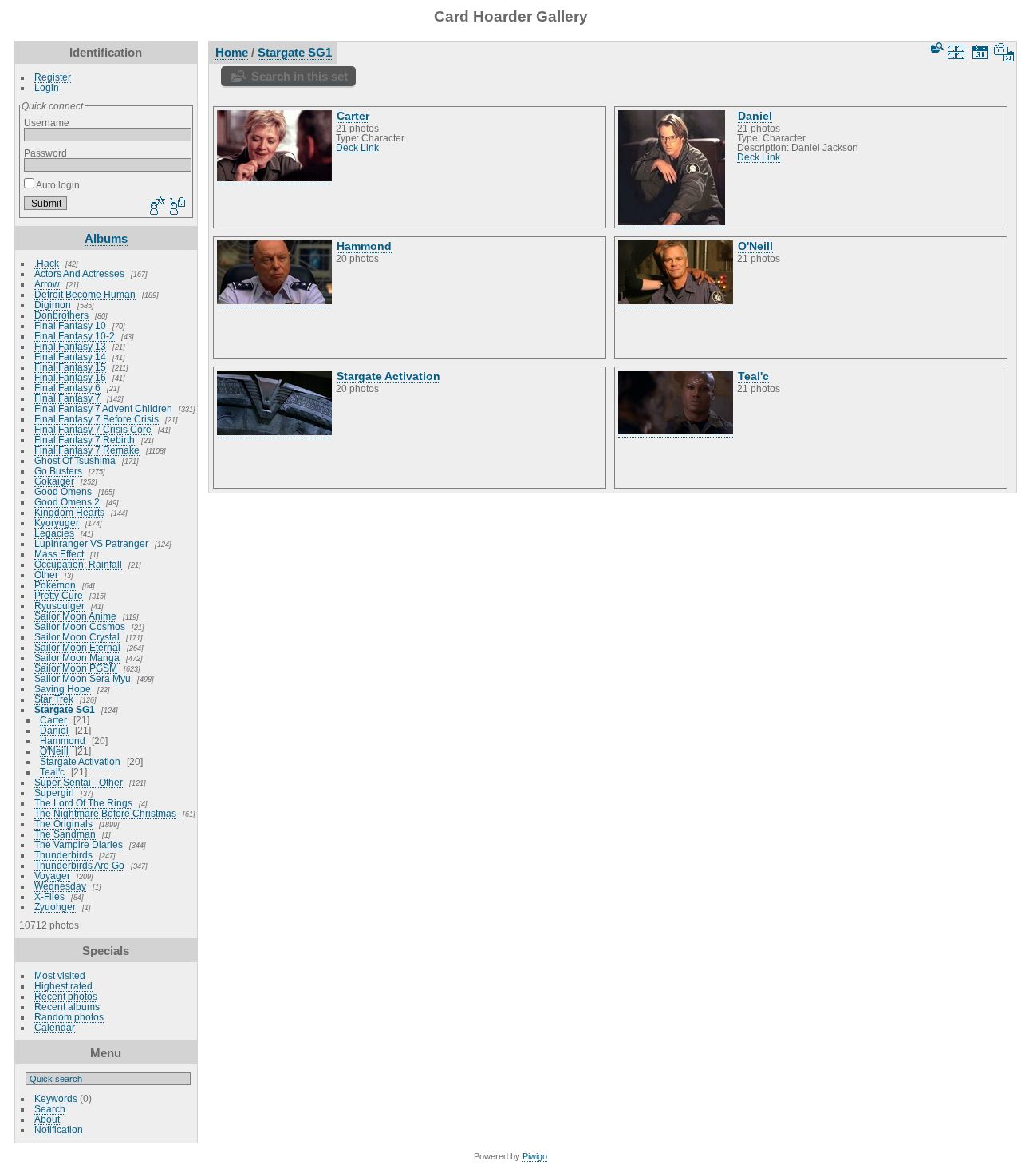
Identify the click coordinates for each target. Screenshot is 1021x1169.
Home (231, 52)
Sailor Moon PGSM (75, 668)
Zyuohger (55, 907)
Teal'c (52, 772)
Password (45, 153)
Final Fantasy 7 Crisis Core (93, 429)
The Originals (63, 823)
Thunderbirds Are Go (79, 865)
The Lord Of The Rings (83, 803)
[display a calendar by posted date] (980, 52)
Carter (53, 720)
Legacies (54, 533)
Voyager (52, 875)
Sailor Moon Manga (77, 657)
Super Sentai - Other (78, 782)
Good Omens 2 (67, 502)
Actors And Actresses (79, 273)
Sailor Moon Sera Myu (82, 678)
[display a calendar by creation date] (1004, 52)
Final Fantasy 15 (70, 367)
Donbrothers (61, 315)
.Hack (46, 263)
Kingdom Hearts (69, 512)
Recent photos (65, 996)
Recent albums (67, 1006)
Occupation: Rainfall (78, 564)
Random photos (69, 1017)
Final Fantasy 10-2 (74, 336)
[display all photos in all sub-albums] (956, 52)
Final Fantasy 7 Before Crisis (96, 419)
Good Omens (63, 491)
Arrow (47, 284)
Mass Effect (59, 554)
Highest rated (63, 986)
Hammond (62, 740)
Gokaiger (54, 481)
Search (49, 1109)
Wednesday (60, 886)
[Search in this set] (935, 47)
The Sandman (65, 834)
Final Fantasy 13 (70, 346)
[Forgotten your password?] (176, 206)
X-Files (49, 896)
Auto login (57, 185)
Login (46, 87)
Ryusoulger (59, 605)
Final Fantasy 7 (67, 398)
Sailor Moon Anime (75, 616)
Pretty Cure (58, 595)
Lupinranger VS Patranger (91, 543)
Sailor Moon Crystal (77, 637)
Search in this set (299, 76)
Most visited (59, 975)
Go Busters (58, 471)
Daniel (54, 730)
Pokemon (55, 585)
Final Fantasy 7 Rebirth (84, 439)
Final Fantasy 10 (70, 325)
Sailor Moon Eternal (77, 647)
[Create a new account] (155, 206)
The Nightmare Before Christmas (105, 813)
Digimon (52, 304)
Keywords (55, 1098)
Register (52, 77)
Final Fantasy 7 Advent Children (103, 408)
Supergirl (54, 792)
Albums (106, 238)
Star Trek (53, 699)
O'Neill (54, 751)
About (47, 1119)
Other (46, 574)
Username (46, 122)
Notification (58, 1129)
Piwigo (534, 1156)
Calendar (54, 1027)
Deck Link (357, 148)
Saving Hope (62, 689)
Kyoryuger (56, 522)
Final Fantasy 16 (70, 377)
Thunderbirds (63, 855)
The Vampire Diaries (78, 844)
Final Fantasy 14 (70, 356)
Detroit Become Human (85, 294)
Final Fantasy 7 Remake (87, 450)
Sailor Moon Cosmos (79, 626)
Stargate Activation (80, 761)
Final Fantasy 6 (67, 387)
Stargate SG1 (64, 709)
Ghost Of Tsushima (75, 460)
